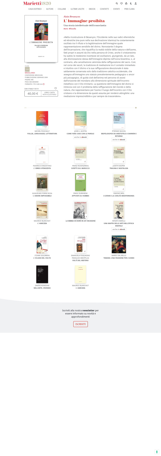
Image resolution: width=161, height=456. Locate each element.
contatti (104, 9)
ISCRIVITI (80, 324)
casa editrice (35, 9)
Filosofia (73, 29)
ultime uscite (77, 9)
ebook (92, 9)
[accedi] (135, 3)
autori (49, 9)
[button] (34, 84)
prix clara (129, 9)
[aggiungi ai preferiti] (55, 88)
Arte (66, 29)
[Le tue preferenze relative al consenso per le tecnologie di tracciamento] (157, 452)
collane (62, 9)
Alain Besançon (72, 16)
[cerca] (116, 3)
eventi (116, 9)
